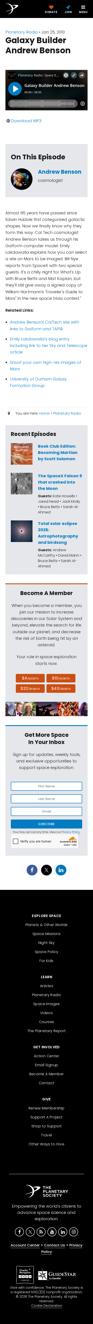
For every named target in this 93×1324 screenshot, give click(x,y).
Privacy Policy (71, 832)
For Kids (46, 960)
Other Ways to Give (46, 1144)
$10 (61, 678)
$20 (30, 688)
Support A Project (46, 1117)
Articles (46, 986)
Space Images (46, 1003)
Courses (46, 1021)
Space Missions (47, 933)
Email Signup (46, 1065)
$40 (61, 688)
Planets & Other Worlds (47, 924)
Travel (46, 1135)
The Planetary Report (46, 1030)
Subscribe (46, 824)
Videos (46, 1012)
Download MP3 (26, 121)
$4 (30, 678)
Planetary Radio (21, 32)
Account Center (25, 1245)
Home (44, 413)
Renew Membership (46, 1108)
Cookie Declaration (46, 1305)
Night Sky (46, 942)
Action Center (46, 1056)
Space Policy (46, 951)
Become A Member (46, 1074)
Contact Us (54, 1245)
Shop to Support (46, 1126)
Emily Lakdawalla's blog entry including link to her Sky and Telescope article (48, 345)
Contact (46, 1083)
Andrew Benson (59, 171)
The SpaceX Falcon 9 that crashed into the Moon (60, 482)
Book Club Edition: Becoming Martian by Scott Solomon (57, 452)
